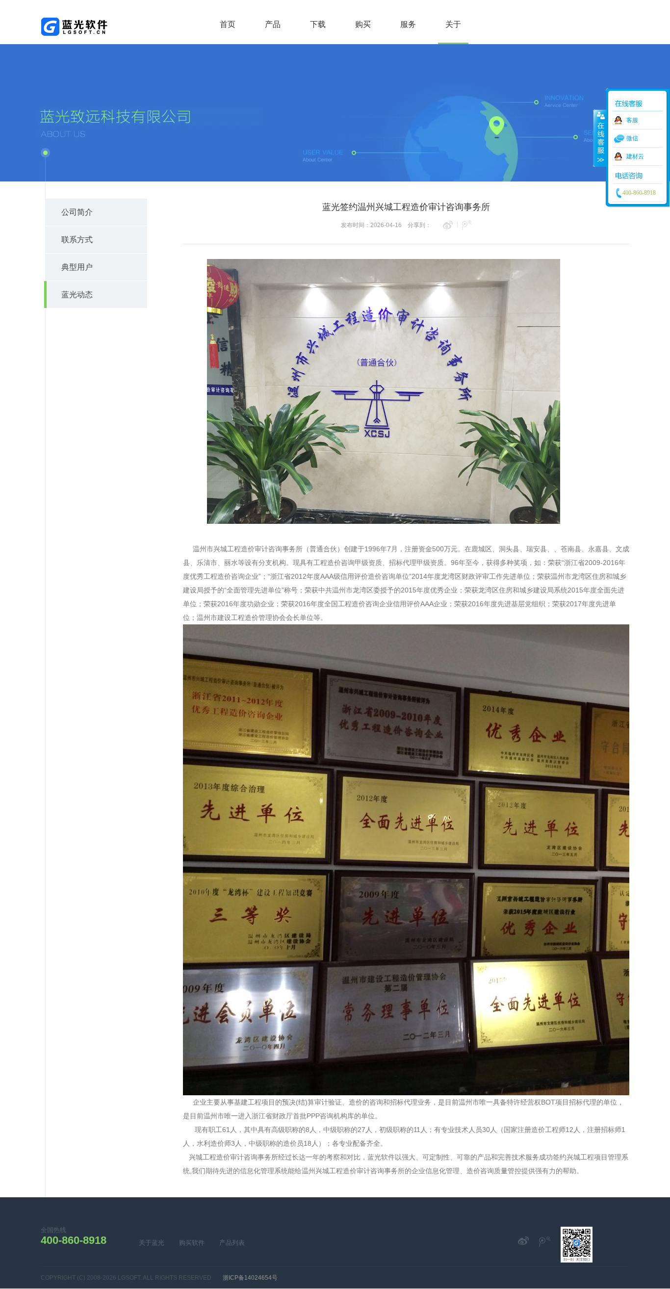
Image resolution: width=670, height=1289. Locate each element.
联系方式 (77, 239)
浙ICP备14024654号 (250, 1277)
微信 (632, 138)
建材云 (635, 156)
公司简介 (77, 212)
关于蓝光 (151, 1242)
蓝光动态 (77, 294)
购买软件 (192, 1242)
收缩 (600, 138)
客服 (632, 120)
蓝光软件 (74, 29)
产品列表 (232, 1242)
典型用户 (77, 267)
